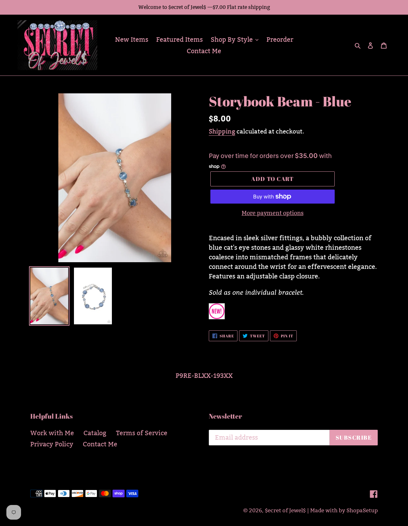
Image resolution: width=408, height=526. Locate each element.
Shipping (222, 131)
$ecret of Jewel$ (285, 510)
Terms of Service (141, 433)
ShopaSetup (362, 510)
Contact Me (100, 444)
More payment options (272, 213)
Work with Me (52, 433)
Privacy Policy (51, 444)
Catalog (95, 433)
